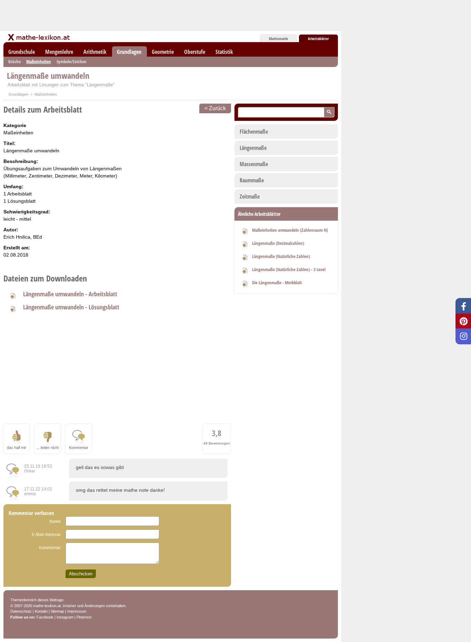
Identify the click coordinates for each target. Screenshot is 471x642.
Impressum (76, 611)
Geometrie (163, 52)
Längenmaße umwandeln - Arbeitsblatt (70, 294)
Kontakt (41, 611)
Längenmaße (253, 148)
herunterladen (12, 295)
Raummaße (252, 180)
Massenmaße (254, 164)
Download (244, 231)
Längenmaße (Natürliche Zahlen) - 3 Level (288, 269)
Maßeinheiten (38, 61)
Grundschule (21, 52)
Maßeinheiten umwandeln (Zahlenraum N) (290, 230)
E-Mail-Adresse (46, 534)
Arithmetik (95, 52)
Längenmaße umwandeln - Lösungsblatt (71, 307)
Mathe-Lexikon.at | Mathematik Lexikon (39, 37)
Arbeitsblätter (318, 38)
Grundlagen (129, 52)
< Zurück (215, 108)
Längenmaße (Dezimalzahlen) (278, 243)
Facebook (45, 617)
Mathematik (278, 38)
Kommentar (50, 547)
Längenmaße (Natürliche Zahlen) (281, 256)
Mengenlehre (59, 52)
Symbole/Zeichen (72, 61)
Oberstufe (194, 52)
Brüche (14, 61)
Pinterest (84, 617)
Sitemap (57, 611)
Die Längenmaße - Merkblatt (277, 282)
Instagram (65, 617)
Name (55, 521)
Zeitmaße (250, 196)
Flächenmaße (254, 131)
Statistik (224, 52)
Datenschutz (21, 611)
